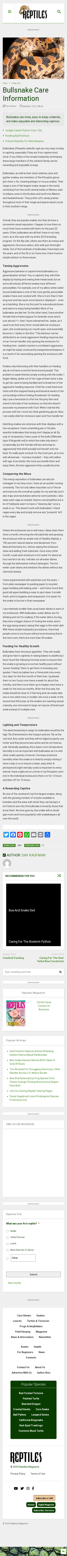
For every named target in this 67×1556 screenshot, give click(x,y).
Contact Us (44, 1005)
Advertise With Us (22, 1372)
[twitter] (22, 1488)
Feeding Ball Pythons (17, 135)
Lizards (17, 1321)
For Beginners (25, 1352)
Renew (31, 1505)
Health (37, 1346)
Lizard (13, 1243)
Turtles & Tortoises (38, 1321)
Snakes (40, 1315)
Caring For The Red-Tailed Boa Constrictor (50, 959)
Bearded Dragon (31, 1404)
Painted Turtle (31, 1398)
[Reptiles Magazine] (32, 21)
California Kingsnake (31, 1420)
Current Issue (44, 1002)
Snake (13, 1231)
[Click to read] (33, 899)
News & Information (22, 1337)
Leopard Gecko (40, 1414)
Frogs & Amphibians (31, 1326)
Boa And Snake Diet (22, 910)
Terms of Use (38, 1473)
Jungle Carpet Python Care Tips (23, 130)
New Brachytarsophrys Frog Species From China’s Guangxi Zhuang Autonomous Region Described (34, 1082)
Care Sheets (24, 1315)
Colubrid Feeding (13, 958)
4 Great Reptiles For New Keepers (24, 141)
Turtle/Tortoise (17, 1237)
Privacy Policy (17, 1473)
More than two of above (22, 1250)
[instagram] (28, 1488)
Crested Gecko (21, 1409)
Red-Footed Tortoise (31, 1393)
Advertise (44, 1009)
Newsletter (45, 1337)
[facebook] (33, 1488)
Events (25, 1346)
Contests (31, 1357)
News (42, 1352)
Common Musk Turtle (31, 1430)
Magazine (41, 1331)
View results (14, 1283)
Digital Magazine (46, 1505)
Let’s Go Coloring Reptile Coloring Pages (31, 1091)
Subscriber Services (44, 1510)
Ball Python (19, 1414)
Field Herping (22, 1331)
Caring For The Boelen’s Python (30, 941)
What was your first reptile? (23, 1223)
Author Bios (44, 1372)
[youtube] (16, 1488)
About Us (40, 1367)
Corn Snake (42, 1409)
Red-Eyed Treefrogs (31, 1425)
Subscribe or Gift (44, 1498)
